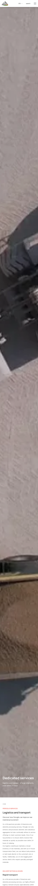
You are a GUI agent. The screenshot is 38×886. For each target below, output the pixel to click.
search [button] (28, 3)
